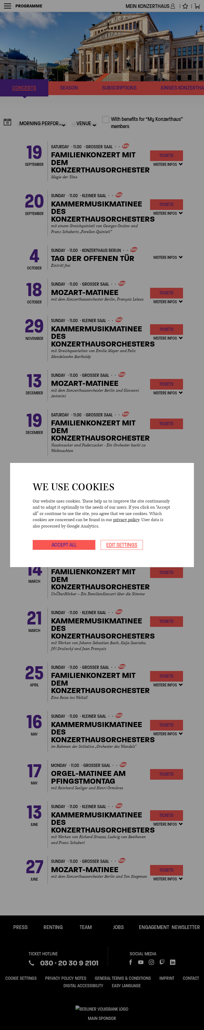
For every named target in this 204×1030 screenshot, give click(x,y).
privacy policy (126, 520)
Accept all (64, 544)
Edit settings (121, 544)
